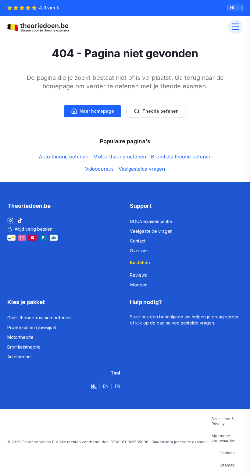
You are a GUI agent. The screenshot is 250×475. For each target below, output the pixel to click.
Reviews (138, 275)
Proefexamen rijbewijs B (31, 327)
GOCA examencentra (151, 221)
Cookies (227, 453)
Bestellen (140, 262)
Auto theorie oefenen (63, 157)
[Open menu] (235, 26)
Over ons (139, 250)
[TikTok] (20, 221)
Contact (137, 240)
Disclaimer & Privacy (223, 421)
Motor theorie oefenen (119, 157)
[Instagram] (10, 221)
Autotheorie (19, 356)
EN (106, 386)
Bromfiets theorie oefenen (181, 157)
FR (117, 386)
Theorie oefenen (160, 111)
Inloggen (139, 284)
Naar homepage (97, 111)
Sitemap (227, 465)
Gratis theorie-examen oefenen (39, 317)
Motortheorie (20, 337)
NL (94, 386)
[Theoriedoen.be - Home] (39, 27)
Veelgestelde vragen (142, 169)
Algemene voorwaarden (223, 438)
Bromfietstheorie (24, 346)
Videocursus (99, 169)
